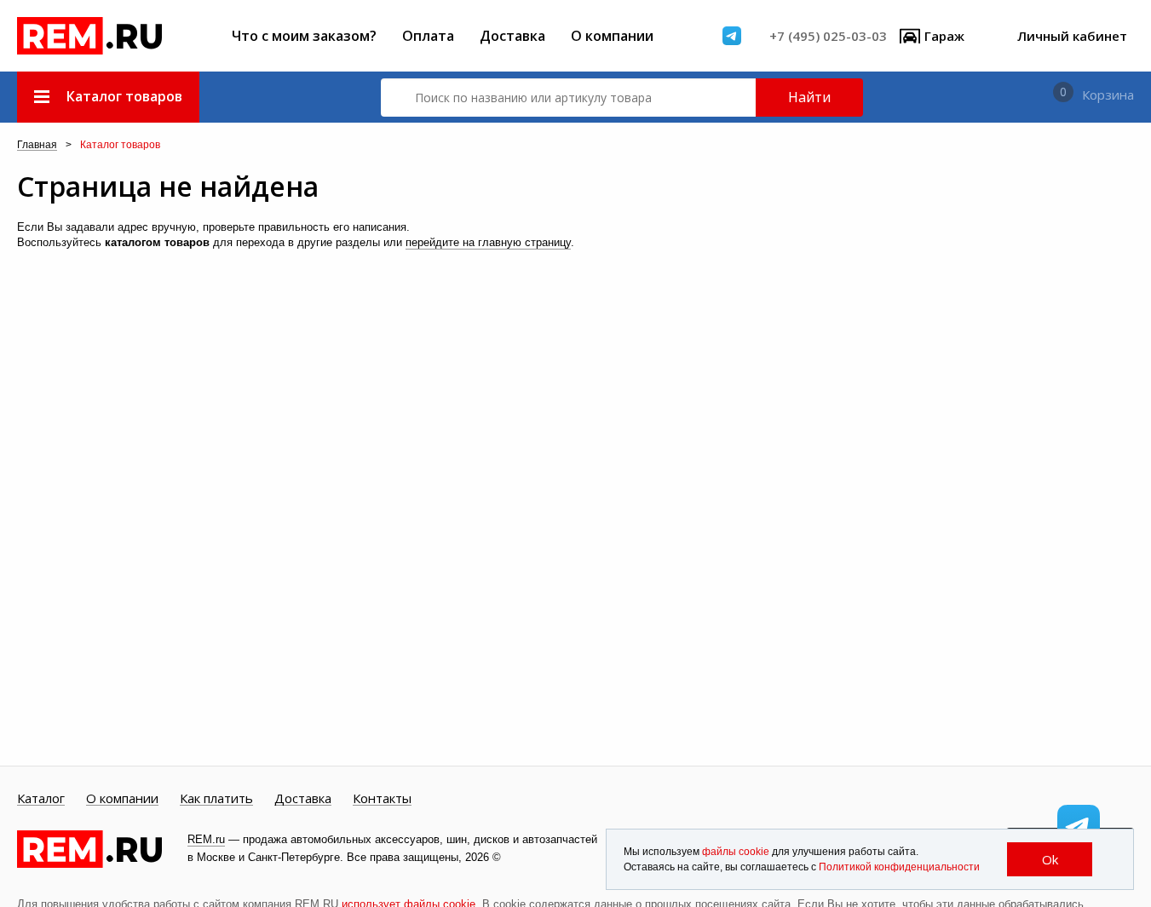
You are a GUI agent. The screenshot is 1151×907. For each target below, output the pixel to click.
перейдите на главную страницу (488, 242)
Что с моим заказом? (304, 35)
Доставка (512, 35)
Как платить (216, 799)
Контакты (382, 799)
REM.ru (206, 839)
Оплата (428, 35)
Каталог (41, 799)
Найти (809, 97)
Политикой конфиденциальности (899, 867)
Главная (37, 145)
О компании (612, 35)
